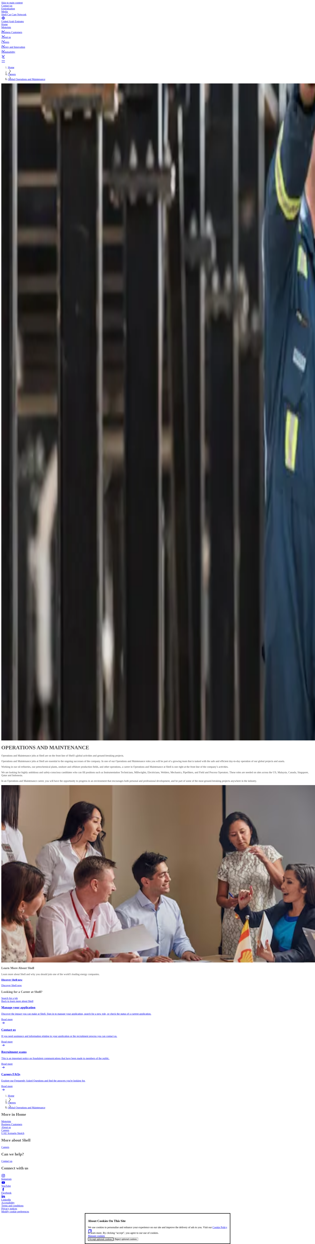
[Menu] (157, 61)
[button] (157, 28)
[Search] (157, 57)
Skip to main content (12, 2)
